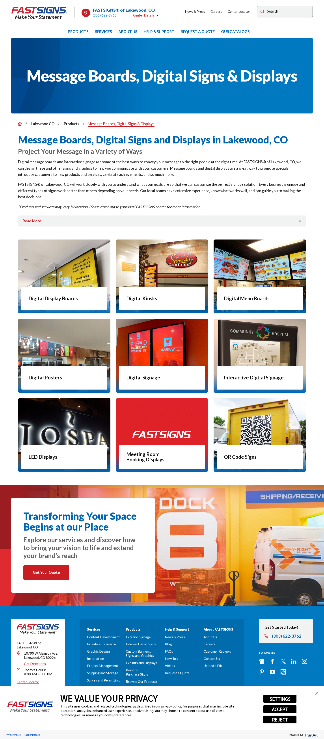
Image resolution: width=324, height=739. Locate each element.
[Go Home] (20, 124)
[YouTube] (272, 671)
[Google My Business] (261, 661)
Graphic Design (98, 651)
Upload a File (213, 666)
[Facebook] (272, 661)
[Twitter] (283, 661)
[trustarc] (311, 734)
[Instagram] (304, 661)
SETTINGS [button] (280, 699)
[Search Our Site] (262, 12)
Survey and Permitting (103, 680)
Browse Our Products (142, 681)
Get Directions (35, 664)
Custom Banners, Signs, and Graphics (140, 653)
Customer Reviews (217, 651)
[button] (316, 693)
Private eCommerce (101, 644)
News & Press (195, 11)
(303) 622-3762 (105, 15)
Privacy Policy (13, 734)
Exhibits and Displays (141, 663)
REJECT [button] (280, 720)
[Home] (39, 13)
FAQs (169, 651)
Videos (170, 666)
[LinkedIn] (293, 661)
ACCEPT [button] (280, 709)
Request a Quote (177, 673)
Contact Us (212, 659)
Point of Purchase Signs (137, 672)
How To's (171, 659)
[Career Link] (283, 671)
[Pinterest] (261, 671)
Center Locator (239, 11)
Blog (168, 644)
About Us (210, 637)
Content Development (103, 637)
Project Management (102, 666)
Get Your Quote (46, 572)
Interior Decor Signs (141, 644)
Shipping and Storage (102, 673)
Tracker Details (31, 734)
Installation (95, 659)
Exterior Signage (138, 637)
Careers (216, 11)
